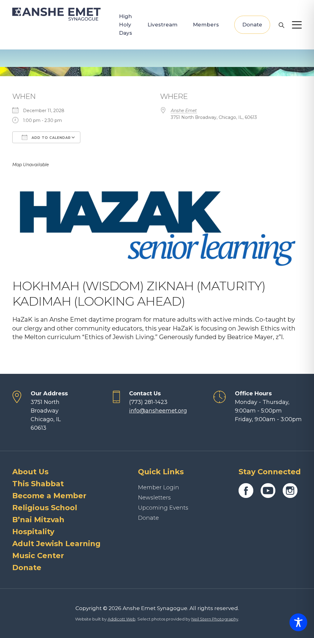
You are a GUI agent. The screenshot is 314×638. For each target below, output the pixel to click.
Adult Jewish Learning (56, 543)
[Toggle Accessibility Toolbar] (298, 622)
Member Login (158, 487)
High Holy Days (125, 24)
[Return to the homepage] (56, 14)
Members (206, 25)
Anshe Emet (184, 110)
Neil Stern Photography (214, 618)
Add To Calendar (50, 137)
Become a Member (49, 495)
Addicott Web (122, 618)
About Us (30, 471)
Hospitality (33, 531)
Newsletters (154, 497)
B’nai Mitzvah (38, 519)
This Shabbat (38, 483)
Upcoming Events (163, 507)
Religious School (44, 507)
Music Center (38, 555)
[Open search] (281, 25)
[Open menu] (297, 25)
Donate (252, 25)
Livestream (162, 25)
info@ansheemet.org (158, 410)
